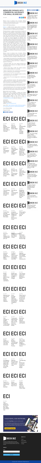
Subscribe (11, 454)
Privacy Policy (23, 440)
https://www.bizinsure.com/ (11, 103)
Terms (22, 439)
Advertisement (24, 442)
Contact (22, 443)
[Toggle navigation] (3, 6)
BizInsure (4, 26)
